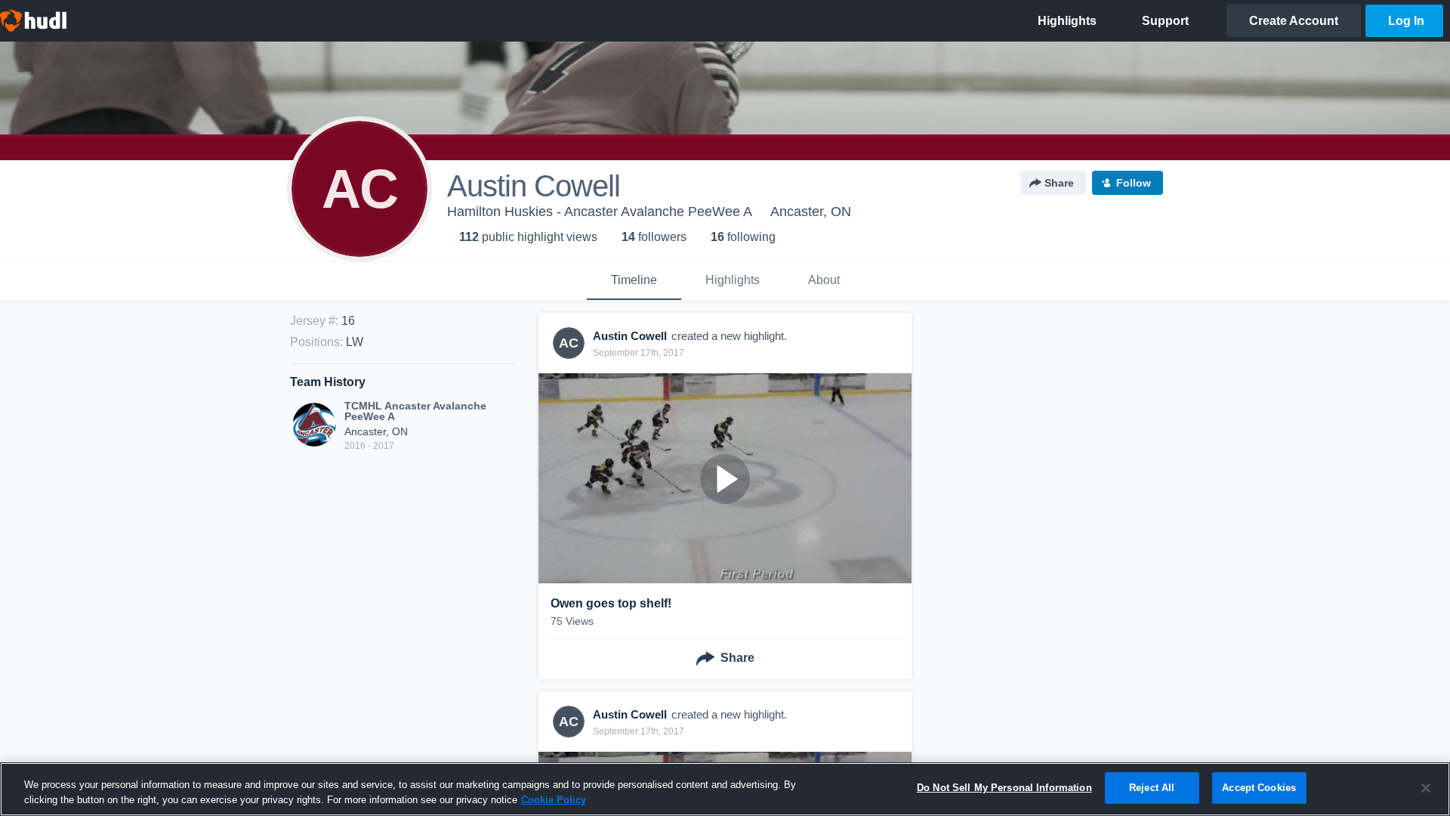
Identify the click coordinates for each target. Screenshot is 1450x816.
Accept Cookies (1259, 787)
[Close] (1425, 788)
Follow (1133, 183)
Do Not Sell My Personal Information (1004, 787)
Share (1059, 183)
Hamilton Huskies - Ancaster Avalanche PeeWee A (599, 211)
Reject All (1151, 787)
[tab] (634, 281)
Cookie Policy (553, 799)
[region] (725, 789)
